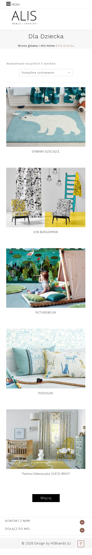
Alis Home (48, 46)
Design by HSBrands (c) (52, 543)
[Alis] (24, 17)
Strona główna (28, 46)
